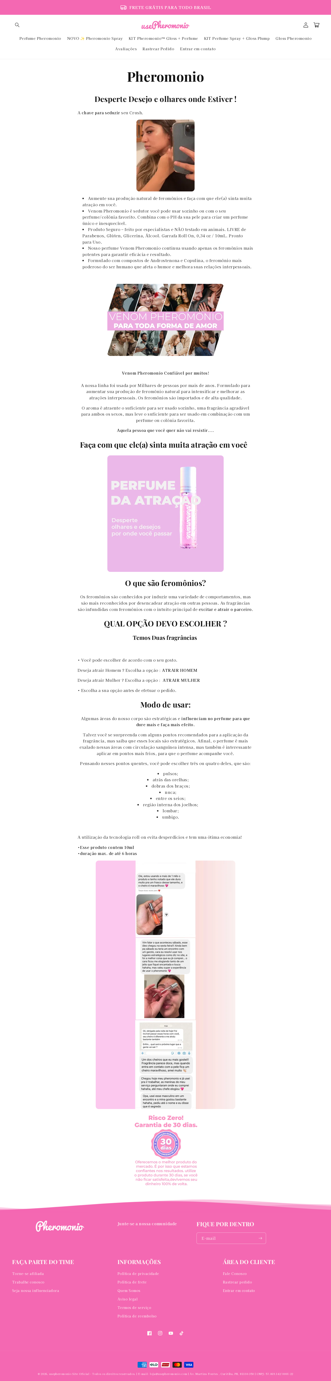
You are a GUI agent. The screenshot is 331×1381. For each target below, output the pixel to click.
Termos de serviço (134, 1307)
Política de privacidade (138, 1273)
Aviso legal (128, 1299)
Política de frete (132, 1282)
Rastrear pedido (237, 1282)
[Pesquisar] (17, 25)
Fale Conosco (235, 1273)
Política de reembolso (137, 1316)
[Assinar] (260, 1238)
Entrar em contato (239, 1290)
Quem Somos (129, 1290)
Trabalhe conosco (28, 1282)
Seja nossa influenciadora (35, 1290)
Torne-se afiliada (28, 1273)
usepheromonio (60, 1374)
